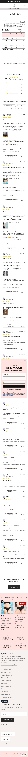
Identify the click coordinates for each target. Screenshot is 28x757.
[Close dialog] (25, 361)
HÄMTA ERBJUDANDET (13, 386)
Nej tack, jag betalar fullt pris (14, 389)
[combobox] (5, 382)
